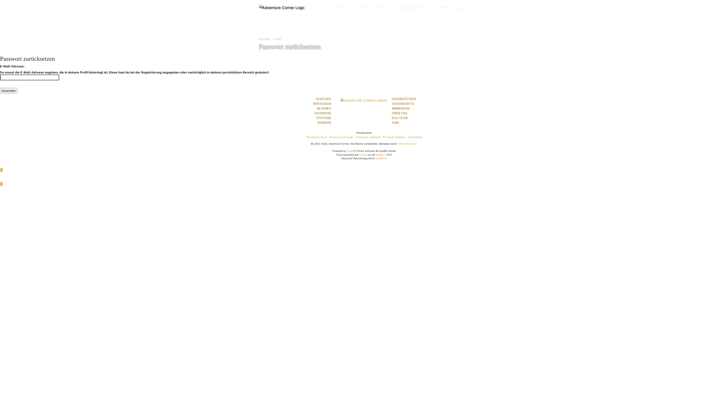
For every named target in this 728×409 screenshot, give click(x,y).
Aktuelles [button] (339, 7)
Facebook (323, 113)
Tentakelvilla (415, 137)
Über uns (399, 113)
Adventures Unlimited (368, 137)
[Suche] (465, 7)
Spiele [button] (362, 7)
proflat (363, 154)
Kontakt (324, 99)
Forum (277, 39)
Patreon (324, 122)
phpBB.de (381, 158)
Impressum (401, 108)
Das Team (400, 117)
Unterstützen (404, 99)
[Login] (457, 7)
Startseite (264, 39)
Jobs (395, 122)
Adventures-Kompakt (341, 137)
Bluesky (324, 108)
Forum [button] (443, 7)
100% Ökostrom (407, 143)
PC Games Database (394, 137)
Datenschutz (403, 103)
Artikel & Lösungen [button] (411, 7)
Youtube (324, 117)
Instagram (322, 103)
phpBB (350, 151)
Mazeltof (381, 154)
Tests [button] (381, 7)
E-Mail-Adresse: (12, 66)
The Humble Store (316, 137)
